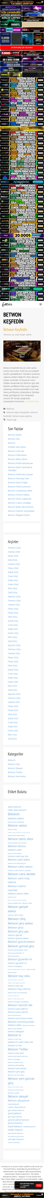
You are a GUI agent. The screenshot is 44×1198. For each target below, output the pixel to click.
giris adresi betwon (16, 1110)
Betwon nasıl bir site (20, 1005)
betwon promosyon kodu (20, 1018)
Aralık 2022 (13, 678)
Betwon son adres (29, 1025)
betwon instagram (15, 966)
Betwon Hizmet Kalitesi (19, 495)
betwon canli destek (14, 853)
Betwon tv (14, 1035)
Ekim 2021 (12, 734)
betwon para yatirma (22, 416)
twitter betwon (15, 1129)
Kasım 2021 (13, 730)
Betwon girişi (15, 927)
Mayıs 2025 (13, 568)
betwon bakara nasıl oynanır (17, 843)
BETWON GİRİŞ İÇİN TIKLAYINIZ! (22, 47)
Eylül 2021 (12, 739)
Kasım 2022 (13, 682)
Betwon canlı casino (20, 866)
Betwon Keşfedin (15, 329)
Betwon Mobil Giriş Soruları (20, 474)
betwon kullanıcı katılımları (16, 980)
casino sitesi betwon (16, 1107)
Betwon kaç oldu (19, 976)
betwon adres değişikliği (16, 822)
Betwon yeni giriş (16, 1071)
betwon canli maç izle (18, 856)
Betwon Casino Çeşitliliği (19, 503)
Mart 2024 (12, 617)
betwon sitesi (15, 1025)
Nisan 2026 (13, 556)
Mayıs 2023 (13, 657)
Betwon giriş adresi (20, 923)
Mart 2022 (12, 714)
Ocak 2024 (13, 625)
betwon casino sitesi (18, 893)
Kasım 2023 (13, 633)
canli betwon (13, 1104)
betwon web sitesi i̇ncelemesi (18, 1056)
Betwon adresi (17, 825)
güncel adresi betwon (18, 1120)
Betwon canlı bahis (19, 859)
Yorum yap (11, 420)
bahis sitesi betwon (17, 810)
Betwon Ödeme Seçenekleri (21, 511)
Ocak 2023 (13, 674)
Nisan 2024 (13, 613)
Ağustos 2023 (14, 645)
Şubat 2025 (13, 572)
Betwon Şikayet (15, 768)
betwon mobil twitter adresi (16, 999)
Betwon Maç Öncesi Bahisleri (17, 993)
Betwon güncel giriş (21, 946)
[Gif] (22, 128)
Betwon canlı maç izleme (19, 880)
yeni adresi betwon (15, 1133)
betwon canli (15, 850)
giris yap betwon (15, 1117)
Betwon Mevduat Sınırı (18, 478)
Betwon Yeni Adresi (17, 776)
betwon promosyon (14, 1015)
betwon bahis (12, 829)
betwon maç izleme (19, 989)
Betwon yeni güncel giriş (21, 1081)
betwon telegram (16, 1031)
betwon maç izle (15, 986)
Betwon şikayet (18, 1096)
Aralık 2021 (13, 726)
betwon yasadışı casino (15, 1062)
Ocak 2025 (13, 576)
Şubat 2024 (13, 621)
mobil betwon (29, 1126)
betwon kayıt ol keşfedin (18, 412)
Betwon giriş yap (18, 931)
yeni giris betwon (16, 1139)
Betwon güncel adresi (21, 941)
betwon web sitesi (16, 1053)
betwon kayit (31, 969)
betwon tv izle (15, 1045)
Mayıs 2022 (13, 706)
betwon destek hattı (14, 903)
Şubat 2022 (13, 718)
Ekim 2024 (12, 588)
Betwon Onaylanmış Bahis (20, 490)
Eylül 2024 (12, 592)
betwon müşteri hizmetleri (18, 1002)
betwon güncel (15, 935)
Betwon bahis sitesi (20, 839)
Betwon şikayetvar (18, 1100)
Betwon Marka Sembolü (19, 486)
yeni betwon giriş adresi (16, 1136)
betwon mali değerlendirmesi (16, 983)
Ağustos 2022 (14, 694)
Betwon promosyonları (21, 1021)
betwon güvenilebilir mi (16, 953)
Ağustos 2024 (14, 596)
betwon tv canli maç (15, 1039)
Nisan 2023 (13, 661)
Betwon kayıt (12, 972)
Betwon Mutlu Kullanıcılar (19, 499)
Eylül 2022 (12, 690)
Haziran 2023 (14, 653)
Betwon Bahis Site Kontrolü (20, 507)
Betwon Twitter (15, 772)
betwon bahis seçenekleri (16, 835)
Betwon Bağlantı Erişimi (19, 515)
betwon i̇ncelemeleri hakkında (16, 969)
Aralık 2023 (13, 629)
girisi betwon (14, 1113)
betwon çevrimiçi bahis (15, 1090)
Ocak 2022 (13, 722)
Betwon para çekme (18, 1012)
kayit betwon (15, 1126)
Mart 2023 (12, 665)
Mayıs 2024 (13, 609)
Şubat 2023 (13, 669)
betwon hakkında (14, 1142)
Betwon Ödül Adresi (17, 455)
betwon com (12, 897)
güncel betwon (15, 1123)
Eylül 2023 (12, 641)
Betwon (10, 409)
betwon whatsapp (14, 1059)
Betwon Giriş (14, 439)
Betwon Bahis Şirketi (17, 459)
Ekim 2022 (12, 686)
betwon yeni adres (16, 1065)
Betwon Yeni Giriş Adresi (16, 1075)
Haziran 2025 (14, 564)
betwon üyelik (13, 1093)
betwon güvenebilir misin (18, 950)
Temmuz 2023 (14, 649)
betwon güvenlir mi (17, 963)
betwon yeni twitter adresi (15, 1087)
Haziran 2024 (14, 604)
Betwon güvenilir (13, 956)
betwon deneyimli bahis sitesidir (17, 900)
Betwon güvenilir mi (20, 959)
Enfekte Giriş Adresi (17, 447)
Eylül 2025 (12, 560)
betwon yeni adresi (17, 1068)
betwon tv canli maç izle (20, 1042)
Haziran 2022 (14, 702)
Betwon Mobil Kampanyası (20, 463)
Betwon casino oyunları (17, 888)
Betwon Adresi (15, 435)
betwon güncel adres (18, 938)
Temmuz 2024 (14, 600)
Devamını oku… (32, 401)
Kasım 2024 (13, 584)
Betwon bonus (17, 846)
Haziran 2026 (14, 552)
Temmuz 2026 (14, 548)
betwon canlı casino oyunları (19, 870)
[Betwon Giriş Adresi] (7, 304)
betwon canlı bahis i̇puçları (17, 863)
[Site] (22, 80)
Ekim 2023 (12, 637)
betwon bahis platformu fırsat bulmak (19, 832)
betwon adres (16, 818)
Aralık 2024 (13, 580)
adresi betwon (14, 807)
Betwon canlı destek (21, 874)
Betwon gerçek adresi (18, 909)
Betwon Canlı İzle (16, 451)
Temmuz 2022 (14, 698)
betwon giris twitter (15, 915)
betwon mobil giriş (13, 995)
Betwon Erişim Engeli (17, 482)
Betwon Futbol (27, 903)
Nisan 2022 (13, 710)
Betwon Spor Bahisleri (15, 1029)
